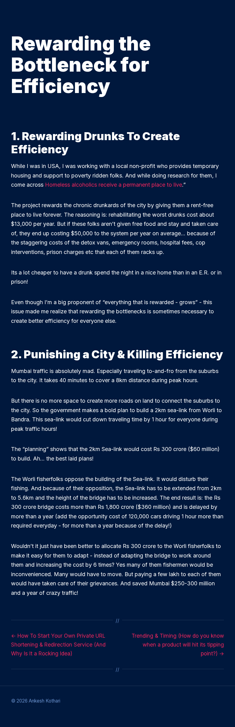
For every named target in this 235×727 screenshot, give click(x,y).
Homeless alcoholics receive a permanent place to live (113, 184)
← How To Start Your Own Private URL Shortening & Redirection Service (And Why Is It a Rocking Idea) (58, 644)
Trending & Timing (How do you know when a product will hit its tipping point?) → (178, 644)
